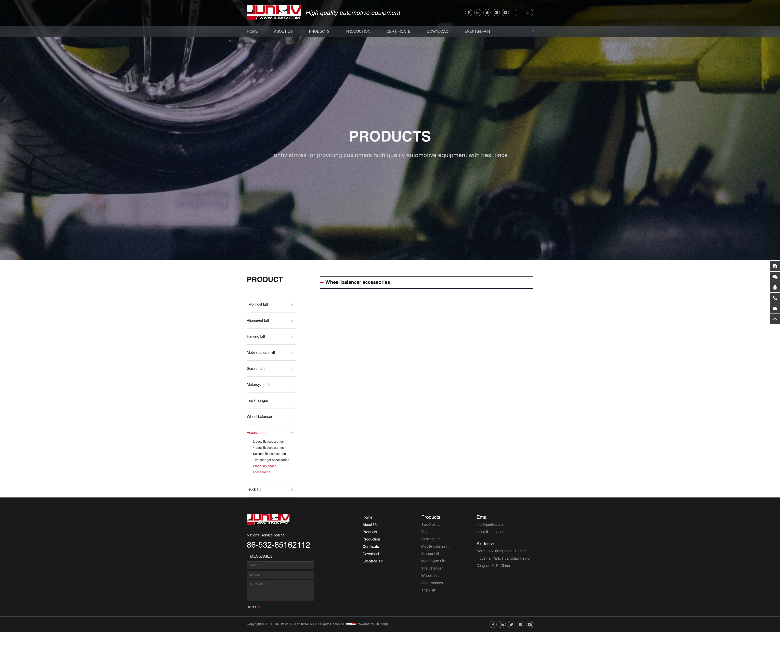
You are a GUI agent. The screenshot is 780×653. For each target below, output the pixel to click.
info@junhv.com (490, 524)
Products (319, 31)
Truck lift (254, 489)
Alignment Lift (258, 320)
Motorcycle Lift (258, 384)
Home (252, 31)
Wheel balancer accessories (264, 469)
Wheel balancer (259, 416)
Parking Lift (256, 336)
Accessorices (257, 433)
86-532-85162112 (278, 545)
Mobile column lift (261, 352)
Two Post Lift (257, 304)
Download (437, 31)
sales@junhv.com (491, 532)
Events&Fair (477, 31)
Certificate (399, 31)
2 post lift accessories (268, 442)
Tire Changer (257, 400)
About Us (283, 31)
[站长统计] (351, 624)
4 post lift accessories (268, 448)
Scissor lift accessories (269, 454)
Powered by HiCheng (372, 624)
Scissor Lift (256, 368)
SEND (252, 607)
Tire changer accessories (271, 460)
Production (358, 31)
